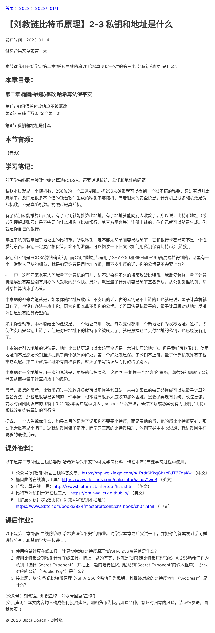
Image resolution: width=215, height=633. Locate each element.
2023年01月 (46, 8)
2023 (24, 8)
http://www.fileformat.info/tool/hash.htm (93, 486)
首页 (9, 8)
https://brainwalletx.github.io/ (99, 492)
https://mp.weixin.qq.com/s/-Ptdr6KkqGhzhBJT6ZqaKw (137, 473)
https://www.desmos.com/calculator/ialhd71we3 (109, 479)
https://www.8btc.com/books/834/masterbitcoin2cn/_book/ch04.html (85, 506)
